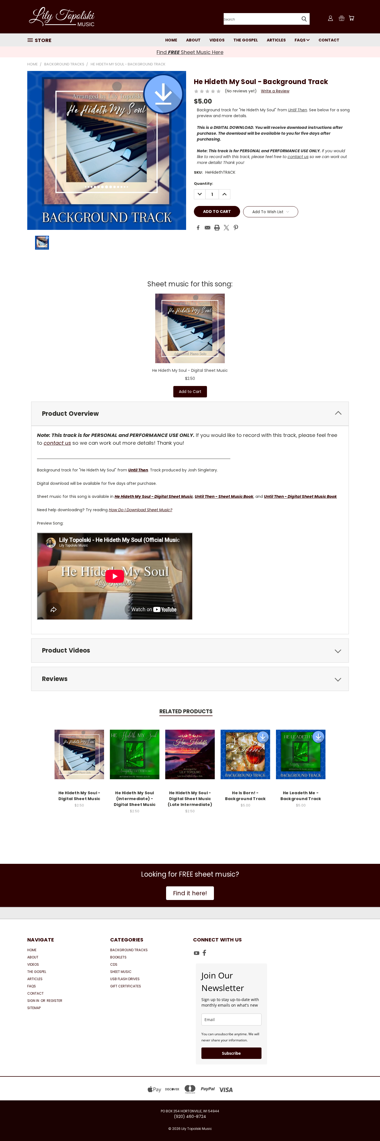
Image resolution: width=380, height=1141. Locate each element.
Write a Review (275, 91)
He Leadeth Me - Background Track (300, 795)
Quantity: (203, 183)
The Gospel (245, 40)
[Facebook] (198, 227)
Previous (365, 1123)
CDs (113, 964)
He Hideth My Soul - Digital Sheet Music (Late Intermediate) (190, 798)
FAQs (300, 40)
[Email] (207, 227)
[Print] (217, 227)
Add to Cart (190, 391)
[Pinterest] (236, 227)
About (193, 40)
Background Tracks (129, 950)
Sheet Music (121, 971)
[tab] (190, 414)
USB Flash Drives (125, 979)
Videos (216, 40)
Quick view (79, 748)
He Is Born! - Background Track (245, 795)
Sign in (33, 1000)
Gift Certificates (125, 986)
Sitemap (34, 1007)
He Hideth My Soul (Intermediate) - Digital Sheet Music (135, 798)
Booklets (118, 957)
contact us (298, 156)
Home (171, 40)
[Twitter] (226, 227)
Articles (276, 40)
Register (54, 1000)
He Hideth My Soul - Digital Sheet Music (190, 370)
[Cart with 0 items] (351, 18)
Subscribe (231, 1053)
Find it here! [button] (190, 893)
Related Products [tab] (186, 711)
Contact (329, 40)
